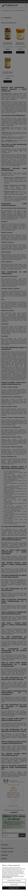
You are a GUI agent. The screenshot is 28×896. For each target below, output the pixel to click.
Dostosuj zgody (14, 884)
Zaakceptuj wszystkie (14, 888)
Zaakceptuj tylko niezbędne (14, 880)
